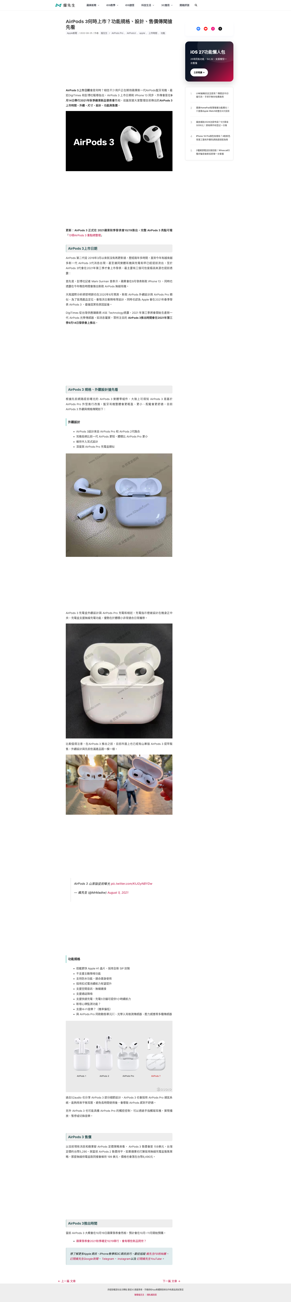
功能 (163, 33)
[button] (196, 5)
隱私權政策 (152, 1294)
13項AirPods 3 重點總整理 (85, 235)
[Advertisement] (119, 61)
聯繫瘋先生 (139, 1294)
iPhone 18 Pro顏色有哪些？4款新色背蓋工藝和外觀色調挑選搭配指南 (213, 138)
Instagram (124, 1258)
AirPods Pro (117, 33)
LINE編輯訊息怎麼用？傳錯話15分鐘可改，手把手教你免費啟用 (212, 95)
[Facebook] (198, 29)
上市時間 (153, 33)
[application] (97, 5)
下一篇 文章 (171, 1281)
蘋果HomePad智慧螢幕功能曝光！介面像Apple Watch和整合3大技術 (212, 109)
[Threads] (220, 29)
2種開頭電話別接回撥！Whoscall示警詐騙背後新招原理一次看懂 (213, 152)
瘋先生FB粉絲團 (156, 1253)
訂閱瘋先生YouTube (149, 1258)
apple (142, 33)
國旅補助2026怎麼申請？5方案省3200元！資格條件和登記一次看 (212, 123)
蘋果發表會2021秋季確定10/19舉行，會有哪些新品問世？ (111, 1241)
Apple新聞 (72, 33)
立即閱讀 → (199, 72)
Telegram (108, 1258)
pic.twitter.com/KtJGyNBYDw (131, 883)
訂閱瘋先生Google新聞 (84, 1258)
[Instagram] (213, 29)
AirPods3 (131, 33)
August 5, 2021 (117, 892)
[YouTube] (205, 29)
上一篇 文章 (67, 1281)
